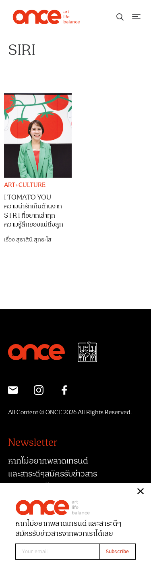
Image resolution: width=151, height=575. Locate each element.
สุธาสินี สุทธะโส (34, 239)
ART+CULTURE (25, 185)
